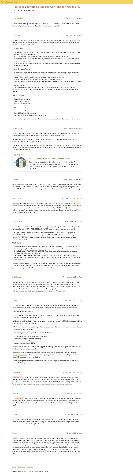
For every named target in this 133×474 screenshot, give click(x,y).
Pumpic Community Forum (9, 2)
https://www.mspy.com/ (20, 89)
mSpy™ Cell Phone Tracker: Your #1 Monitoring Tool (49, 158)
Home (14, 467)
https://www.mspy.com (20, 355)
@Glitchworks (19, 398)
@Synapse (16, 203)
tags (13, 12)
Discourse (23, 471)
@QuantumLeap (18, 377)
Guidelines (30, 467)
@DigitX (15, 438)
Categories (21, 467)
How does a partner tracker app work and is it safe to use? (46, 6)
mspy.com (20, 155)
